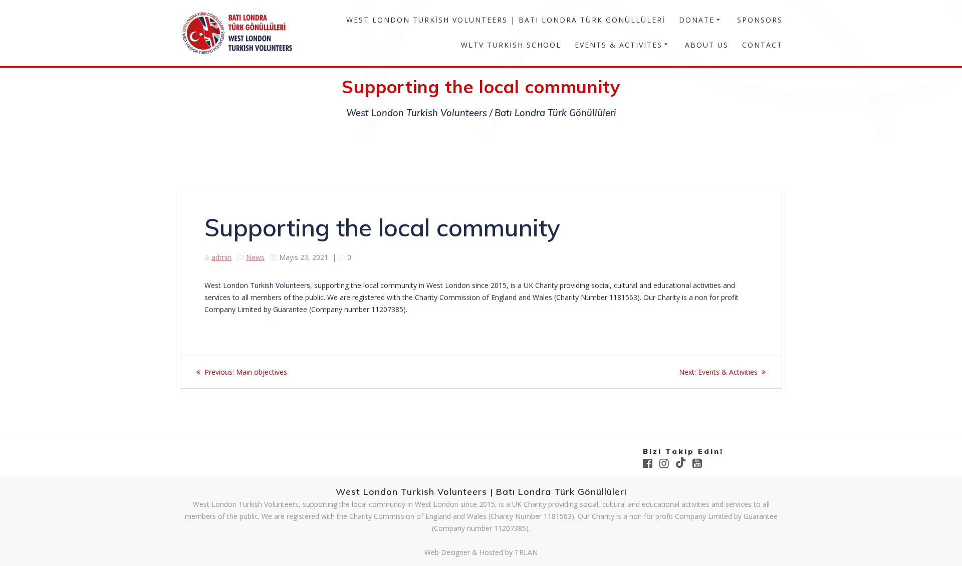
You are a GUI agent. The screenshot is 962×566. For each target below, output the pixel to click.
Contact (762, 45)
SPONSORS (760, 20)
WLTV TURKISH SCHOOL (511, 45)
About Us (707, 45)
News (255, 257)
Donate (696, 20)
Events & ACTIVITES (618, 45)
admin (221, 257)
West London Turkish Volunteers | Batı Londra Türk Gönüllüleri (505, 20)
